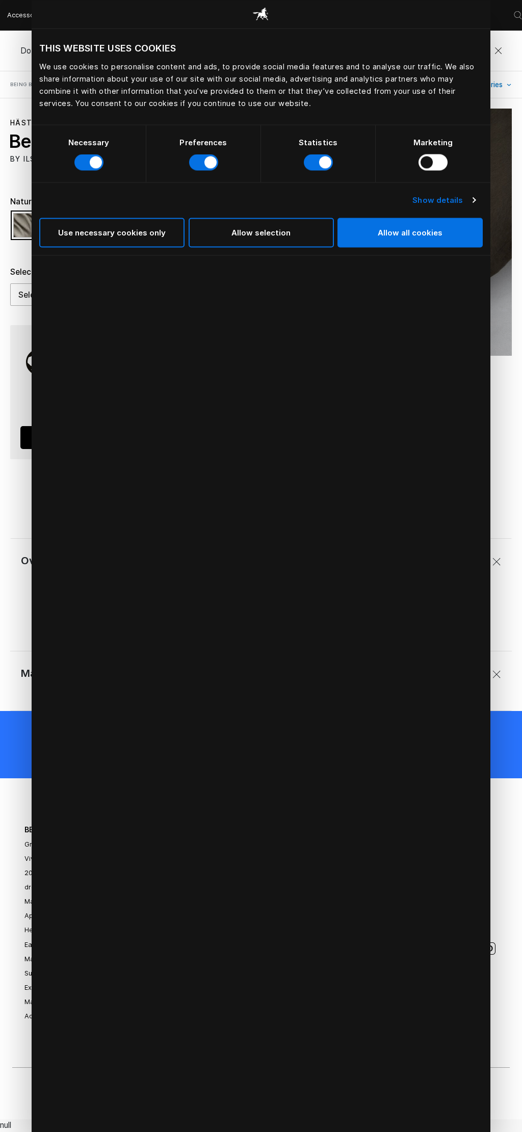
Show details (437, 200)
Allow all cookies (410, 232)
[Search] (518, 15)
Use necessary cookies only (112, 232)
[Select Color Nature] (28, 230)
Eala (31, 945)
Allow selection (261, 232)
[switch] (203, 162)
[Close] (498, 51)
